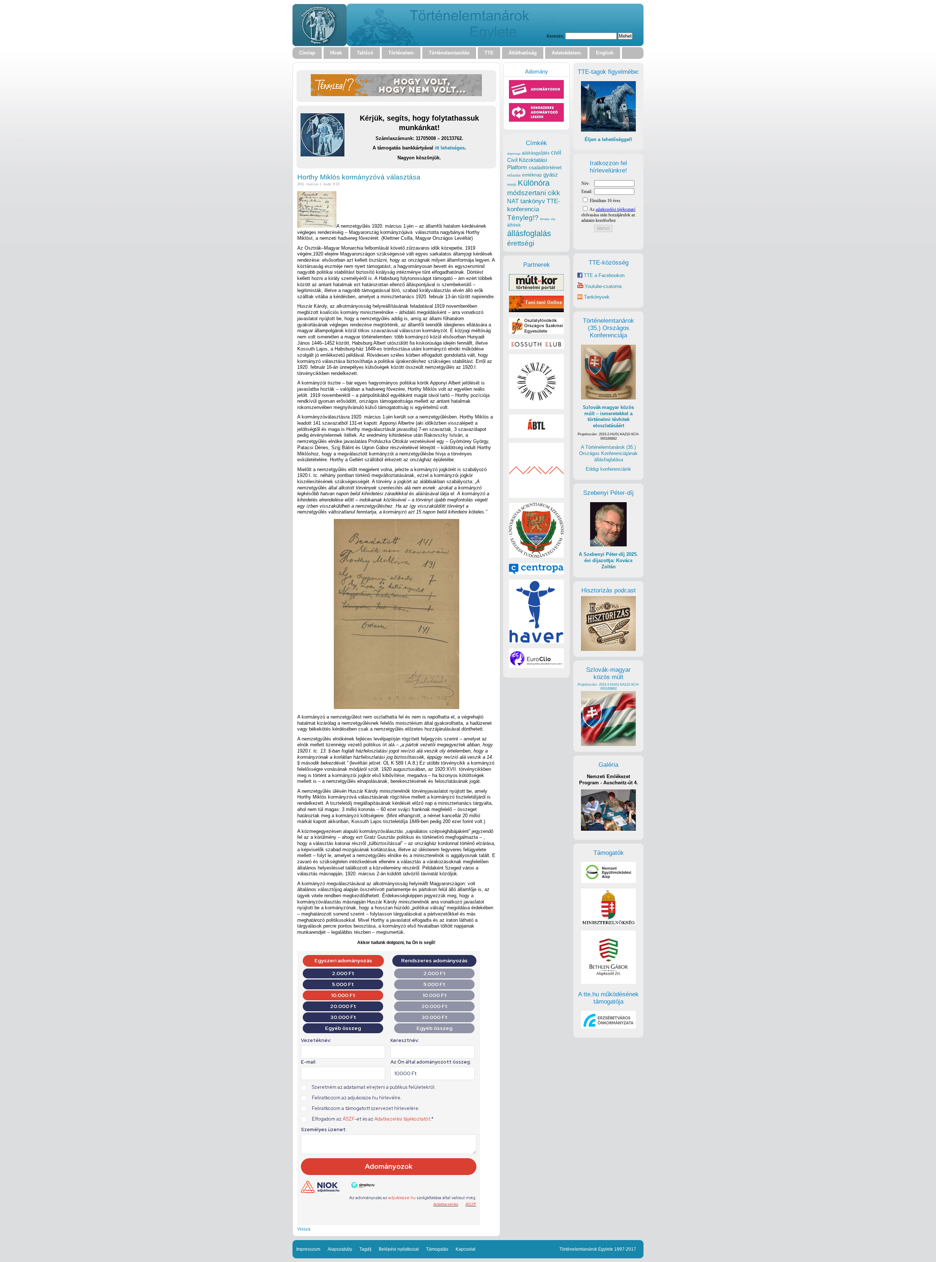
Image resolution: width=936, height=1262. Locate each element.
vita (553, 219)
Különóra (534, 182)
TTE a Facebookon (603, 275)
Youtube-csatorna (602, 286)
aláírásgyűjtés (536, 153)
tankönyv (532, 201)
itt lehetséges (450, 148)
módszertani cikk (533, 193)
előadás (514, 175)
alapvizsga (513, 153)
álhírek (514, 225)
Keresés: (555, 36)
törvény (544, 219)
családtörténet (545, 167)
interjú (511, 184)
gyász (550, 174)
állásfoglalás (529, 233)
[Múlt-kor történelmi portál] (536, 289)
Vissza (303, 1229)
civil (556, 152)
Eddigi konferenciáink (608, 469)
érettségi (520, 243)
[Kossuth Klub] (536, 347)
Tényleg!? (523, 217)
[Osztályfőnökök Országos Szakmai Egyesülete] (536, 332)
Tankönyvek (596, 297)
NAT (513, 201)
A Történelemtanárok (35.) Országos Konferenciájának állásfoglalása (608, 453)
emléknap (532, 175)
